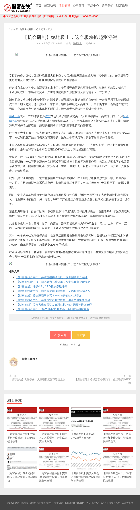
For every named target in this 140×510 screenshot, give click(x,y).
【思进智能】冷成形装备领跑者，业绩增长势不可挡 (103, 381)
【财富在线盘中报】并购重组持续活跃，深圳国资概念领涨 (52, 277)
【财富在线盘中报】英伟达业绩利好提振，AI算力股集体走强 (53, 300)
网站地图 (47, 502)
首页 (38, 5)
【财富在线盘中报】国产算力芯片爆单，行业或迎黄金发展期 (53, 282)
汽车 (47, 116)
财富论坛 (122, 5)
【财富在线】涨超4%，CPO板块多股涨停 (41, 286)
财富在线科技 (18, 7)
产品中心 (93, 5)
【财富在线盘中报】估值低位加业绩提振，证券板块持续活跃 (53, 291)
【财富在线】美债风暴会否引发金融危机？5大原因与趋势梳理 (54, 304)
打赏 (82, 335)
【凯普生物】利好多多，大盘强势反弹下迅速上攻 (37, 379)
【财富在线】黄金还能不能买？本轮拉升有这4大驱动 (48, 295)
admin (33, 358)
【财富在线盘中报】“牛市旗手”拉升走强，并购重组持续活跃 (52, 309)
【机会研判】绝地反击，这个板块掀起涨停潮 (70, 36)
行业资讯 (64, 5)
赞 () (62, 335)
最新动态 (50, 5)
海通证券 (14, 116)
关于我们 (107, 5)
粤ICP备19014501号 (96, 502)
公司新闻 (79, 5)
